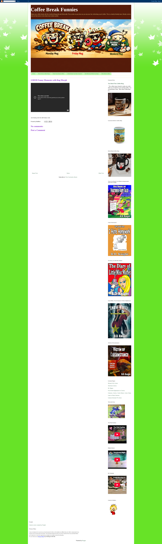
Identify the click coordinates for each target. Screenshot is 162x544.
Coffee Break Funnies (54, 9)
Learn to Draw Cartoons (113, 395)
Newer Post (35, 173)
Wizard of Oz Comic (113, 383)
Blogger (84, 540)
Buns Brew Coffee (106, 73)
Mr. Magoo (110, 388)
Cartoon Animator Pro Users (115, 397)
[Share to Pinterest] (51, 121)
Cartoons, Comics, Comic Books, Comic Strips (119, 393)
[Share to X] (48, 121)
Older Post (101, 173)
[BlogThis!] (46, 121)
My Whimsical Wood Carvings (92, 73)
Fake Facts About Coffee (58, 73)
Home (33, 73)
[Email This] (45, 121)
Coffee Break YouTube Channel (74, 73)
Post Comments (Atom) (71, 177)
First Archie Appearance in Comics (116, 390)
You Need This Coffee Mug (116, 83)
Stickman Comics (112, 385)
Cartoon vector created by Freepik (37, 525)
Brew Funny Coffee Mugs (44, 73)
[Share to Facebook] (50, 121)
